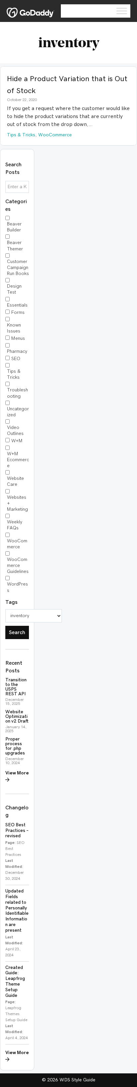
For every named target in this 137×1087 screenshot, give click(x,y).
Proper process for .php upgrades (15, 746)
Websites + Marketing (17, 503)
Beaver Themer (15, 245)
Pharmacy (17, 351)
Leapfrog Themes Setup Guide (16, 1014)
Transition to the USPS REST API (16, 687)
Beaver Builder (14, 227)
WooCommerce (17, 544)
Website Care (15, 481)
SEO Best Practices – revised (17, 831)
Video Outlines (15, 430)
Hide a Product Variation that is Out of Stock (67, 84)
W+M (17, 441)
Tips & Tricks (14, 374)
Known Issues (14, 328)
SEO (15, 358)
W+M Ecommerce (18, 460)
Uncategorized (18, 412)
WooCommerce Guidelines (18, 565)
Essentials (17, 305)
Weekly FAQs (14, 525)
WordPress (17, 587)
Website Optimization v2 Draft (17, 717)
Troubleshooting (17, 393)
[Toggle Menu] (121, 11)
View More (17, 773)
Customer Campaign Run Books (18, 267)
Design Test (14, 289)
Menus (18, 338)
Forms (18, 312)
